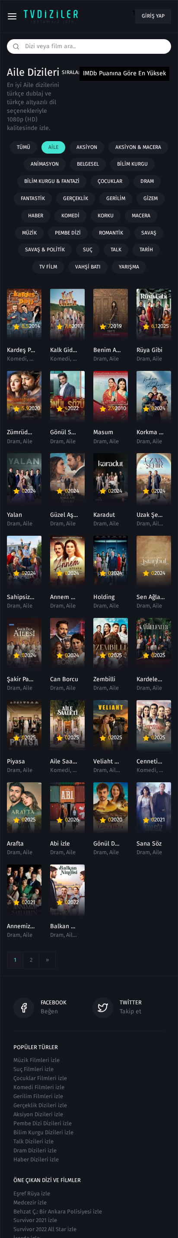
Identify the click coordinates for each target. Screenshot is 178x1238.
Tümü (23, 147)
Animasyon (45, 164)
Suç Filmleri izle (33, 1069)
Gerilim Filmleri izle (38, 1096)
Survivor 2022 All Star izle (44, 1229)
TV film (48, 267)
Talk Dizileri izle (33, 1141)
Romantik (111, 233)
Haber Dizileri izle (36, 1159)
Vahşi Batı (88, 267)
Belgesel (88, 164)
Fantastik (33, 198)
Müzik (29, 233)
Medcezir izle (30, 1202)
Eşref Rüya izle (31, 1193)
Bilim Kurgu (132, 164)
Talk (116, 250)
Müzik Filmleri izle (36, 1060)
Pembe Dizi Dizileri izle (42, 1123)
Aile (53, 147)
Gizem (150, 198)
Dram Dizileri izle (35, 1150)
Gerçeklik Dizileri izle (40, 1105)
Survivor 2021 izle (35, 1220)
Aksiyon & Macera (138, 147)
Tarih (146, 250)
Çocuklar (110, 181)
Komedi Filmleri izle (38, 1087)
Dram (147, 181)
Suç (87, 250)
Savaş (148, 233)
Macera (141, 216)
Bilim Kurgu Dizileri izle (43, 1132)
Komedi (70, 216)
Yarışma (129, 267)
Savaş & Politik (45, 250)
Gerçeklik (75, 198)
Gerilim (115, 198)
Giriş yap (153, 16)
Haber (35, 216)
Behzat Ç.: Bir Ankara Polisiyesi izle (57, 1211)
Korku (106, 216)
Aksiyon (86, 147)
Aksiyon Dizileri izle (38, 1114)
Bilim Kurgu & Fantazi (51, 181)
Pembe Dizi (68, 233)
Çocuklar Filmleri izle (40, 1078)
